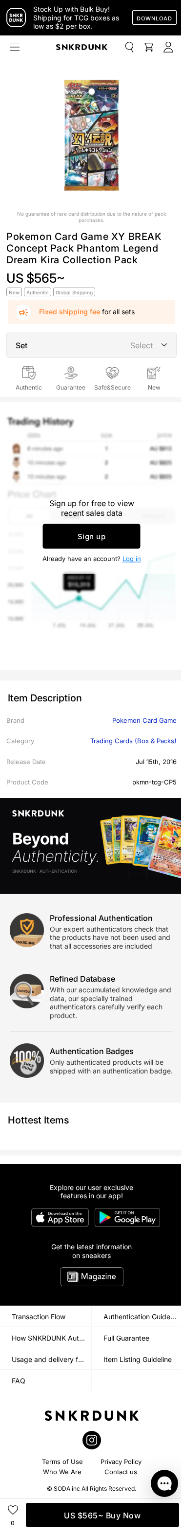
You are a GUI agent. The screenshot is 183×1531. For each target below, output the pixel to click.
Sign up (92, 536)
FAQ (18, 1381)
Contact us (120, 1472)
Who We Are (62, 1472)
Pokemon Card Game (144, 720)
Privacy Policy (121, 1461)
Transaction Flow (38, 1316)
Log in (131, 558)
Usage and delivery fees (50, 1359)
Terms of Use (62, 1461)
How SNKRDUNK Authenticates (51, 1338)
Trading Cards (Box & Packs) (133, 741)
